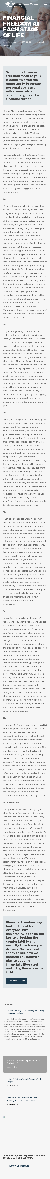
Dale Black (11, 42)
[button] (45, 4)
